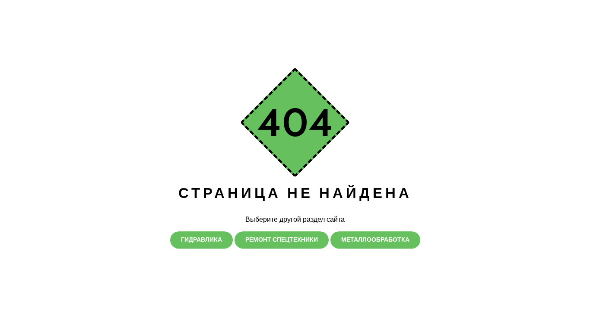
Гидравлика (201, 239)
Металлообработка (375, 239)
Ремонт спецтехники (281, 239)
